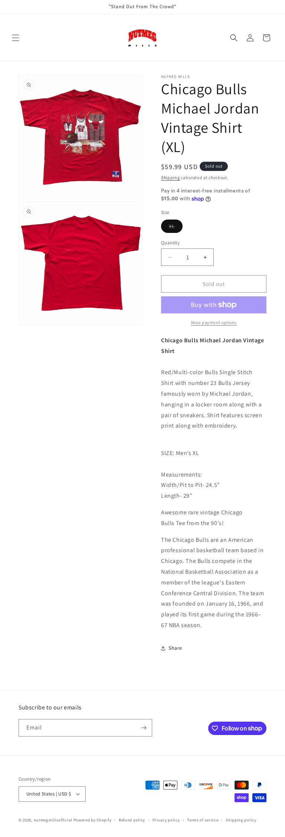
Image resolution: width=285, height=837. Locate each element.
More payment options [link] (214, 322)
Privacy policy (166, 820)
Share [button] (175, 648)
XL (176, 228)
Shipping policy (241, 820)
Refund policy (132, 820)
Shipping (170, 177)
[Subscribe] (143, 728)
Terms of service (202, 820)
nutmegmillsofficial (53, 820)
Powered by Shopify (92, 820)
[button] (15, 38)
